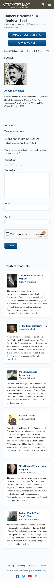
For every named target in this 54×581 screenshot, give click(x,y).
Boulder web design (39, 570)
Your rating (10, 159)
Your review (10, 170)
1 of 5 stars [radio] (5, 164)
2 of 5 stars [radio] (9, 164)
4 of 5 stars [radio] (17, 164)
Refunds (32, 565)
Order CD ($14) (28, 43)
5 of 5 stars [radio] (20, 164)
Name (7, 203)
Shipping (21, 565)
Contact (43, 565)
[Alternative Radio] (16, 4)
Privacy (11, 565)
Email (7, 217)
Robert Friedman (14, 90)
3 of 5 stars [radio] (13, 164)
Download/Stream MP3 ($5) (28, 35)
